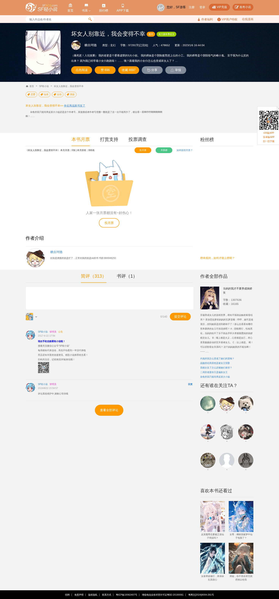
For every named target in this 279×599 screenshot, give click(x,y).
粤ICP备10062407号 (126, 595)
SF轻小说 (44, 86)
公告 (60, 331)
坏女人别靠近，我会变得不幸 (69, 86)
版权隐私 (92, 595)
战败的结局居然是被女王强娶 (215, 363)
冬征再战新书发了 (74, 105)
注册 (192, 7)
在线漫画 (247, 19)
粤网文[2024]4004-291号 (201, 595)
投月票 (143, 150)
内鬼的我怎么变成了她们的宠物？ (217, 358)
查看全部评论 (109, 410)
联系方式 (106, 595)
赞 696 (105, 70)
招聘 (67, 595)
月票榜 (164, 150)
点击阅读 (82, 70)
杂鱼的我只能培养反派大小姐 (215, 376)
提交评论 (180, 316)
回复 (190, 384)
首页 (31, 86)
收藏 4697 (129, 70)
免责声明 (79, 595)
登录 (202, 7)
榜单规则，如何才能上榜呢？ (217, 257)
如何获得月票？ (185, 150)
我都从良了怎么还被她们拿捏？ (216, 367)
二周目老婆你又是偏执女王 (214, 372)
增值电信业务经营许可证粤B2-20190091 (163, 595)
